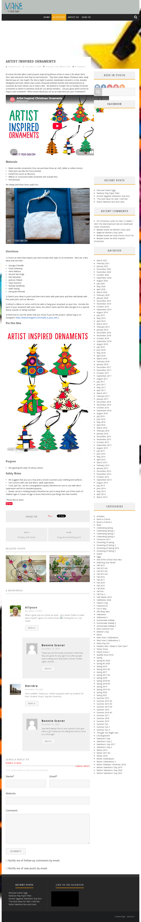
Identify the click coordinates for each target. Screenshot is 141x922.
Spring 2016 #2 (103, 669)
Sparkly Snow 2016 (105, 655)
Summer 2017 (103, 715)
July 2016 (101, 416)
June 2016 (101, 419)
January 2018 (102, 364)
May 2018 (101, 352)
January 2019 (102, 329)
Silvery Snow (102, 649)
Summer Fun (102, 724)
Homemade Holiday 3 (106, 626)
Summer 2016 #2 (104, 712)
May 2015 (101, 456)
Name (10, 776)
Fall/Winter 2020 (104, 600)
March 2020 (102, 292)
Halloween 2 (102, 617)
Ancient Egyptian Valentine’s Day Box (113, 196)
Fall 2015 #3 (102, 571)
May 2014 (101, 491)
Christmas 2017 (104, 539)
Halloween (101, 614)
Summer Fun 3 (103, 727)
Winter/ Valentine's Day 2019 (109, 767)
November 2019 (104, 303)
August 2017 (102, 378)
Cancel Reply (82, 766)
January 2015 (102, 468)
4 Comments (80, 66)
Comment (11, 810)
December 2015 (104, 436)
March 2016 (102, 428)
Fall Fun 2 (101, 594)
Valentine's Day (103, 738)
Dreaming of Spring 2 (106, 545)
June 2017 (101, 384)
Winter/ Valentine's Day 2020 (109, 770)
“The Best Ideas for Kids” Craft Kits (112, 199)
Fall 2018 (101, 582)
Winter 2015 (102, 750)
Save (10, 503)
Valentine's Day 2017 (106, 744)
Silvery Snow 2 (103, 652)
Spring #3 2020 (103, 663)
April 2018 (101, 355)
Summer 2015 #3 (104, 704)
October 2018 (103, 338)
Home (47, 17)
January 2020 (102, 298)
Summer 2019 (103, 721)
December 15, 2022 (51, 724)
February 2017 (103, 396)
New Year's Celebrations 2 (108, 640)
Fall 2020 (101, 588)
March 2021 (102, 260)
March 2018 (102, 358)
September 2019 (104, 309)
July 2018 (101, 347)
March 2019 (102, 324)
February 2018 (103, 361)
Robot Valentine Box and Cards (110, 201)
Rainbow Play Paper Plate (108, 193)
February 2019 (103, 327)
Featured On (102, 605)
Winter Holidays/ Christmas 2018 (111, 764)
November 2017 (104, 370)
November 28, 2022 (34, 689)
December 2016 (104, 402)
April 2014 (101, 494)
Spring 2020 (102, 692)
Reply (31, 628)
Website (11, 793)
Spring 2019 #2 (103, 689)
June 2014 (101, 488)
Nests (99, 634)
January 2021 (102, 266)
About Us (73, 17)
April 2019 (101, 321)
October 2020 (103, 275)
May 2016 (101, 422)
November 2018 (104, 335)
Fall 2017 (101, 579)
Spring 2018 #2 (103, 680)
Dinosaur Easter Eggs (106, 190)
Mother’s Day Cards (121, 229)
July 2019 (101, 315)
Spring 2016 (102, 666)
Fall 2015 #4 (102, 574)
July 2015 (101, 451)
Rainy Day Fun (103, 643)
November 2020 (104, 272)
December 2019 (104, 301)
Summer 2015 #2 (104, 701)
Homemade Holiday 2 (106, 623)
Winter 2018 (102, 756)
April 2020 (101, 289)
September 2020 (104, 277)
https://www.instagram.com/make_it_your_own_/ (37, 317)
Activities (59, 17)
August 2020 (102, 280)
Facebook (114, 104)
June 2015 (101, 453)
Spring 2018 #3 (103, 683)
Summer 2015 (103, 698)
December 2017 (104, 367)
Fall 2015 (101, 565)
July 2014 (101, 485)
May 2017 (101, 387)
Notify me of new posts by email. (28, 868)
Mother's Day (103, 631)
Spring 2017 (102, 672)
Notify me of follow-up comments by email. (34, 860)
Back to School (103, 519)
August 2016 (102, 413)
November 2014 (104, 474)
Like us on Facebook (70, 884)
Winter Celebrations (105, 758)
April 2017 (101, 390)
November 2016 (104, 404)
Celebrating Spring (105, 528)
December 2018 (104, 332)
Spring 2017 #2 (103, 675)
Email (53, 776)
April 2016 (101, 425)
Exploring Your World (106, 562)
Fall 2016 (101, 577)
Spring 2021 (102, 695)
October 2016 (103, 407)
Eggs (99, 556)
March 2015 (102, 462)
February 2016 (103, 430)
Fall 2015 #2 (102, 568)
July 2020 (101, 283)
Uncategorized (103, 735)
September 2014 (104, 479)
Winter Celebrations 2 (106, 761)
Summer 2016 (103, 709)
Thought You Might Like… (108, 732)
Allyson (31, 607)
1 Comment (70, 578)
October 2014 (103, 477)
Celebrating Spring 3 (105, 533)
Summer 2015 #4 (104, 706)
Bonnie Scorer (15, 66)
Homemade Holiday (105, 620)
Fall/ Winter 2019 (62, 66)
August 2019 (102, 312)
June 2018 (101, 350)
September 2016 (104, 410)
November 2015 (104, 439)
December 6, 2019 (33, 611)
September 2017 (104, 376)
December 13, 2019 (51, 649)
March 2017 (102, 393)
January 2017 (102, 399)
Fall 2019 (101, 585)
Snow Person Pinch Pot (123, 235)
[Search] (135, 17)
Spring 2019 (102, 686)
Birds (99, 525)
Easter (99, 554)
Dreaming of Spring (105, 542)
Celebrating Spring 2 (105, 530)
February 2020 (103, 295)
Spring (99, 657)
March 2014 (102, 497)
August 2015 (102, 448)
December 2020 (104, 269)
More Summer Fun (105, 629)
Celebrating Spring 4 (105, 536)
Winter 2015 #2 (103, 753)
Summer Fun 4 (103, 730)
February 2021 (103, 263)
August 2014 (102, 482)
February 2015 (103, 465)
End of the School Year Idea (109, 559)
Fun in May (101, 608)
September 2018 (104, 341)
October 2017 (103, 373)
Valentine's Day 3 (104, 747)
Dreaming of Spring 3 (106, 551)
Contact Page (120, 916)
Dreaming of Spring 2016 (108, 548)
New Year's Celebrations (107, 637)
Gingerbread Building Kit (69, 537)
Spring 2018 (102, 678)
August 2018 (102, 344)
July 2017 (101, 381)
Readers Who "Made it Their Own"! (112, 646)
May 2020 (101, 286)
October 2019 (103, 306)
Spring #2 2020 (103, 660)
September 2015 (104, 445)
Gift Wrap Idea (103, 611)
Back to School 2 (104, 522)
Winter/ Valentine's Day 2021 (109, 773)
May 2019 (101, 318)
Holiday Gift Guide (26, 537)
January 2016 (102, 433)
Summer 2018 (103, 718)
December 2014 (104, 471)
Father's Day (102, 603)
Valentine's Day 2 (104, 741)
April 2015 (101, 459)
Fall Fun (100, 591)
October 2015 (103, 442)
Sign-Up (86, 17)
